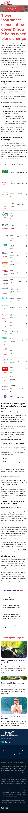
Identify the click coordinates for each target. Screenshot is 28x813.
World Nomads (5, 381)
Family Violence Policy (23, 807)
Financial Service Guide (12, 807)
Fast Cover (5, 184)
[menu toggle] (24, 2)
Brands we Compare (11, 754)
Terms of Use (19, 804)
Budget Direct (5, 274)
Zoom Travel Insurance (5, 229)
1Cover (5, 174)
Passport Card (5, 325)
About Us (5, 751)
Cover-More (5, 283)
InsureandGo (5, 194)
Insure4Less (5, 318)
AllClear (5, 238)
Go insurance (5, 309)
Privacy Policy (7, 808)
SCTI (5, 333)
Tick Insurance (5, 218)
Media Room (21, 751)
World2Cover (5, 390)
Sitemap (21, 754)
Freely (5, 301)
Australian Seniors (5, 257)
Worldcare (5, 399)
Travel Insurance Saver (5, 354)
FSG (13, 804)
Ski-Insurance (5, 207)
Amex (5, 247)
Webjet (5, 372)
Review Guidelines (18, 807)
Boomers (5, 266)
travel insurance (9, 580)
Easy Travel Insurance (5, 292)
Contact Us (13, 751)
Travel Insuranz (5, 363)
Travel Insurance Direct (5, 343)
